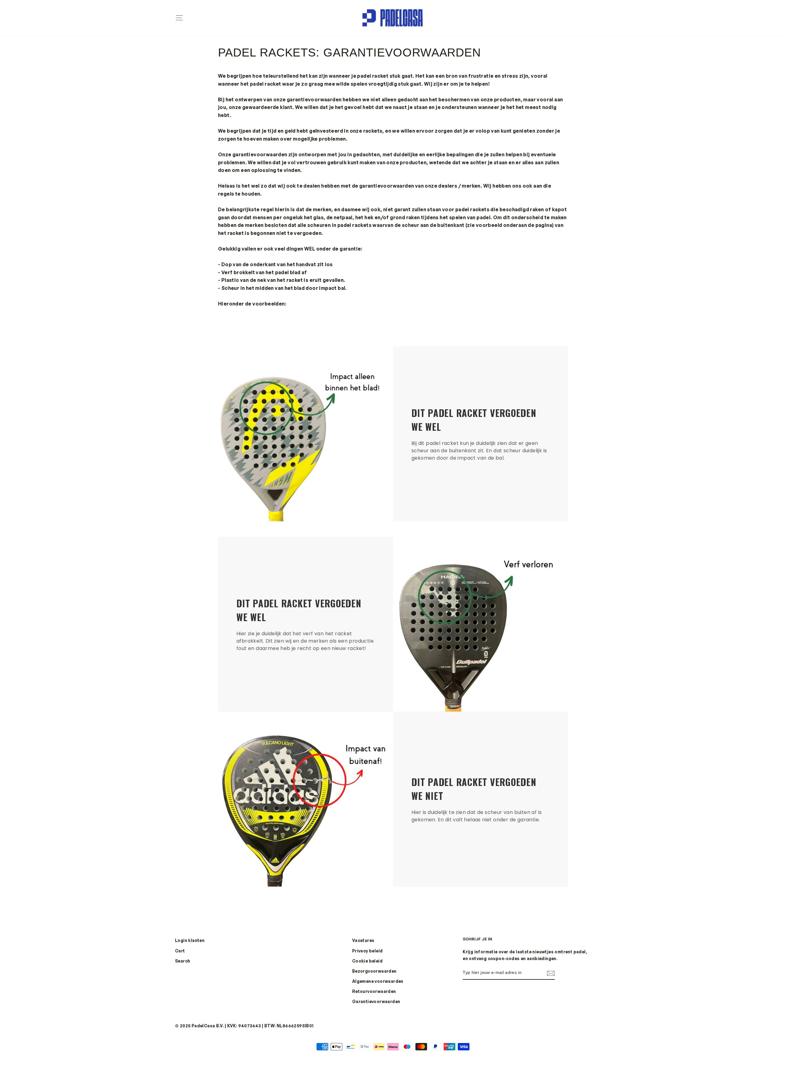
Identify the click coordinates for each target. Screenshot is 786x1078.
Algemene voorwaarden (377, 981)
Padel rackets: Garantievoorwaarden (349, 52)
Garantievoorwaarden (376, 1001)
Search (182, 960)
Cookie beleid (367, 960)
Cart (180, 950)
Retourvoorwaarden (374, 991)
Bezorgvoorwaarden (374, 971)
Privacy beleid (367, 950)
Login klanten (189, 940)
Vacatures (363, 940)
